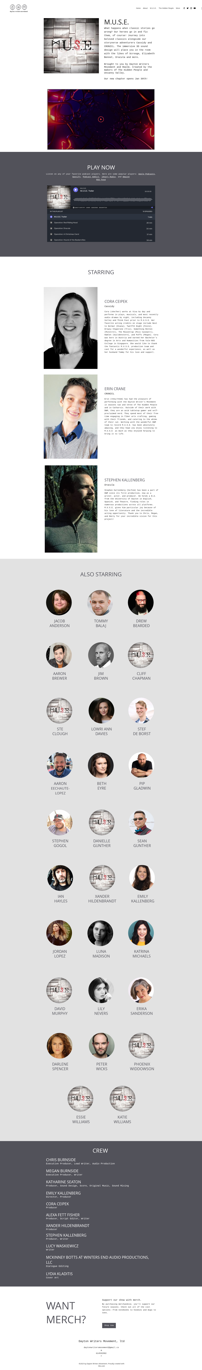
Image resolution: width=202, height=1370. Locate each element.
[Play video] (101, 119)
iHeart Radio (109, 177)
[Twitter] (187, 8)
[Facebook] (184, 8)
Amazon (126, 177)
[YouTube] (194, 8)
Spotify (76, 177)
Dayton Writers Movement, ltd (101, 1341)
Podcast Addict (91, 177)
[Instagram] (191, 8)
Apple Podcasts (146, 174)
